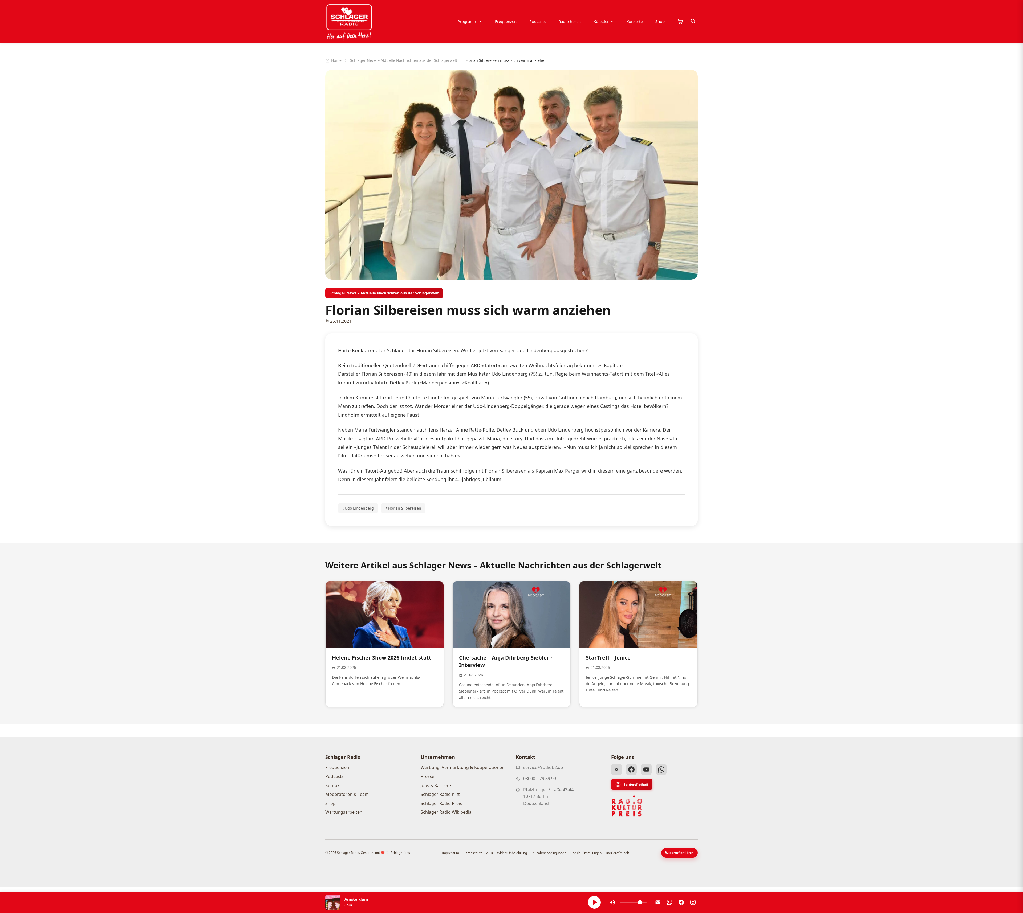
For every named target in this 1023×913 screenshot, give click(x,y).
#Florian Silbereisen (403, 508)
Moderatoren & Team (347, 794)
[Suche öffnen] (693, 21)
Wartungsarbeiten (343, 812)
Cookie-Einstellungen (586, 853)
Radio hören (569, 21)
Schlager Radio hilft (440, 794)
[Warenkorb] (679, 21)
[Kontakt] (658, 902)
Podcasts (537, 21)
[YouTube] (646, 769)
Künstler (601, 21)
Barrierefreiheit (635, 784)
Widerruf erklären (679, 852)
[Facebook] (631, 769)
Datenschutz (472, 853)
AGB (489, 853)
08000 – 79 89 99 (539, 778)
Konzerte (634, 21)
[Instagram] (616, 769)
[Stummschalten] (612, 902)
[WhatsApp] (661, 769)
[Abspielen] (594, 902)
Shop (660, 21)
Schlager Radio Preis (441, 803)
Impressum (450, 853)
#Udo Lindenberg (358, 508)
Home (336, 60)
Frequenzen (506, 21)
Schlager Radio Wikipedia (446, 812)
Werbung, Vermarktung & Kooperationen (463, 767)
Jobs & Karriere (436, 785)
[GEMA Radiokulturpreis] (627, 806)
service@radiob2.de (543, 767)
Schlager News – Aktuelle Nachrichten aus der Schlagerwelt (403, 60)
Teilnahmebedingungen (548, 853)
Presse (427, 776)
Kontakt (333, 785)
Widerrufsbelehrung (512, 853)
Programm (467, 21)
